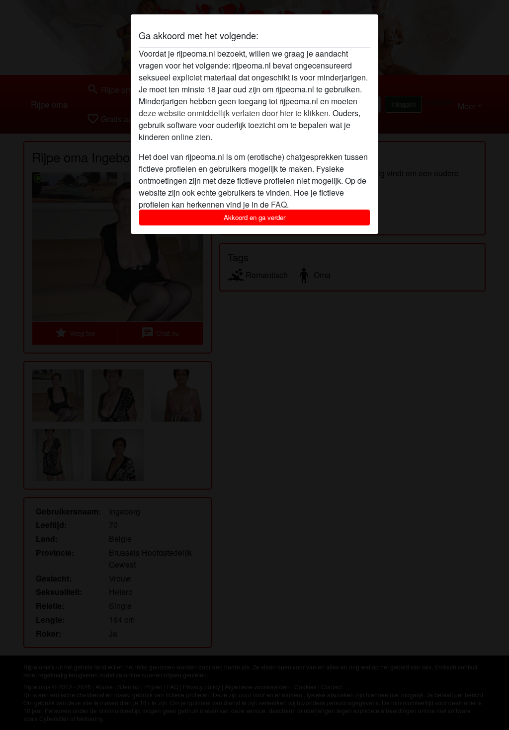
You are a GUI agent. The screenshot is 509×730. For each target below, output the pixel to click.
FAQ (279, 204)
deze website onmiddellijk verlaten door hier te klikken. (235, 113)
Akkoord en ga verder (254, 217)
